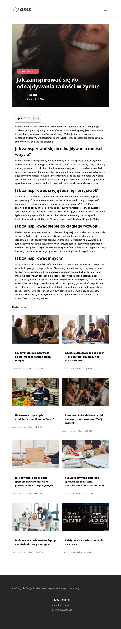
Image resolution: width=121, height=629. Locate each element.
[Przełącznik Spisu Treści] (34, 118)
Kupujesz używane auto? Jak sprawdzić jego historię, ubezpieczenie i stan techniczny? (84, 481)
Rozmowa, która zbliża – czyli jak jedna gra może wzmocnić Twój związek (84, 419)
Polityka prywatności (61, 609)
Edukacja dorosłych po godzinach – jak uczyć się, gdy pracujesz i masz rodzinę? (84, 356)
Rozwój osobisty (27, 71)
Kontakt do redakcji (61, 604)
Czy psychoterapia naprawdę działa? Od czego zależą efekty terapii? (33, 356)
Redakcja (29, 368)
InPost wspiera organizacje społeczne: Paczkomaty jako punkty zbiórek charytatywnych (34, 481)
